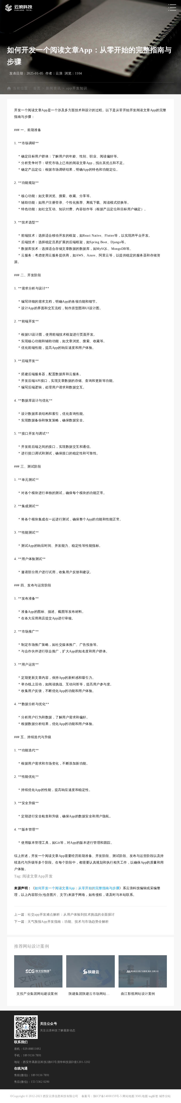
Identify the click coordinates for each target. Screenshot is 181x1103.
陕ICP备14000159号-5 (107, 1096)
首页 (37, 88)
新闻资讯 (53, 88)
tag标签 (153, 1096)
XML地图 (141, 1096)
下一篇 (61, 921)
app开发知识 (76, 88)
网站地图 (128, 1096)
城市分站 (165, 1096)
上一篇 (64, 914)
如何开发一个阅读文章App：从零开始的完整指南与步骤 (77, 888)
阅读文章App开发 (37, 876)
